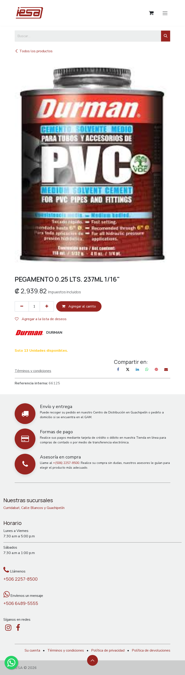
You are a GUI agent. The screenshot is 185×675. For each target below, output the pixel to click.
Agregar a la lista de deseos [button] (44, 319)
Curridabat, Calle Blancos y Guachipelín (34, 507)
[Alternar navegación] (165, 12)
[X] (127, 369)
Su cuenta (32, 650)
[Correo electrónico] (166, 369)
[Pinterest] (156, 369)
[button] (92, 660)
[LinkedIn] (137, 369)
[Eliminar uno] (22, 306)
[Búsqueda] (165, 36)
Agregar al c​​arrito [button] (81, 306)
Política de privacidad (108, 650)
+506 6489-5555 (20, 603)
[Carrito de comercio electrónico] (151, 13)
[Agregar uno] (47, 306)
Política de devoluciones (151, 650)
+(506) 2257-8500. (66, 463)
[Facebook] (118, 369)
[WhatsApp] (146, 369)
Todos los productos (36, 51)
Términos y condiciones (65, 650)
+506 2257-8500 (20, 579)
